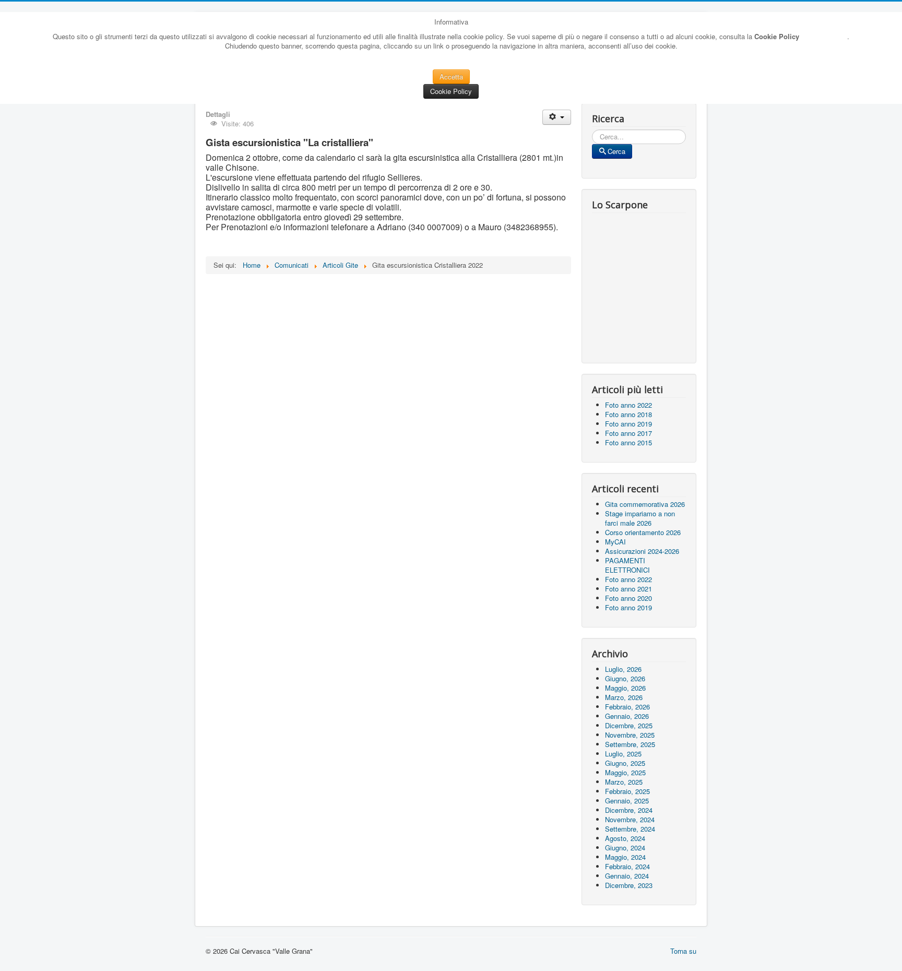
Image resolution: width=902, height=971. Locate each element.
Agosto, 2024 (625, 838)
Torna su (683, 951)
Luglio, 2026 (623, 669)
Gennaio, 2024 (627, 876)
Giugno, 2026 (625, 678)
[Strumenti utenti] (556, 117)
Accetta (451, 76)
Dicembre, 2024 (628, 810)
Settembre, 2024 (630, 829)
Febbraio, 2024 (627, 866)
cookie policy (823, 36)
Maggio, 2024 (625, 857)
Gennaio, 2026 (627, 716)
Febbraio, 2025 (627, 791)
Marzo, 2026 (624, 697)
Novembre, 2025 (630, 735)
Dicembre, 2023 (628, 885)
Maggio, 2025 (625, 772)
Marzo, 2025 (624, 782)
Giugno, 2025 (625, 763)
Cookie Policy (451, 91)
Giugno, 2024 (625, 847)
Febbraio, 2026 (627, 707)
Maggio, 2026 (625, 688)
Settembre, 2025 (630, 744)
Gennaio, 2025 (627, 801)
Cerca (616, 151)
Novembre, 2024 (630, 819)
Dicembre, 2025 (628, 725)
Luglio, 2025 (623, 754)
